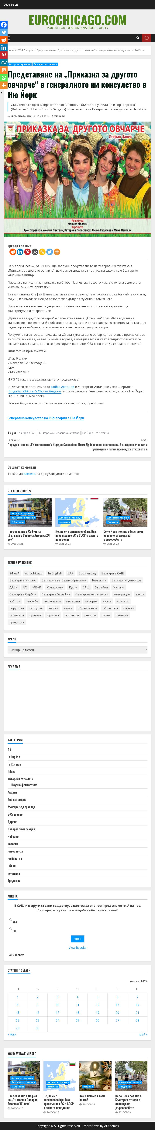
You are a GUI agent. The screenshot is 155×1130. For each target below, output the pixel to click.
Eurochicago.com (78, 19)
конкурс (123, 601)
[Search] (137, 37)
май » (143, 1034)
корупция (16, 608)
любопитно (15, 858)
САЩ (86, 587)
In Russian (14, 764)
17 (57, 1013)
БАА (70, 573)
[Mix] (4, 70)
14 (137, 1005)
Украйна (101, 587)
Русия (73, 587)
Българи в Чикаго (22, 580)
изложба (32, 601)
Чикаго (118, 587)
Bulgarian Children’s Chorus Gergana (35, 391)
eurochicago (34, 573)
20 (117, 1013)
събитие (122, 615)
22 (17, 1020)
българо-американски (91, 594)
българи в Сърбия (22, 594)
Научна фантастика (24, 785)
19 (97, 1013)
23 (37, 1020)
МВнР (36, 587)
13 (117, 1005)
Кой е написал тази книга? (95, 1076)
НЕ (14, 931)
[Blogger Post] (35, 252)
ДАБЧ (13, 587)
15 (17, 1013)
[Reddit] (12, 252)
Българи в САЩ (27, 433)
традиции (16, 622)
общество (110, 608)
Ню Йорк (87, 433)
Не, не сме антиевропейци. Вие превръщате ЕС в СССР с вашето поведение (77, 512)
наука (68, 608)
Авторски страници (19, 64)
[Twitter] (49, 252)
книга (107, 601)
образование (87, 608)
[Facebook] (4, 25)
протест (53, 615)
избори (14, 601)
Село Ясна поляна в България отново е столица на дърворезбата (125, 512)
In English (55, 573)
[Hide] (1, 92)
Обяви (12, 866)
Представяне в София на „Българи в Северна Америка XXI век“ (29, 535)
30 (37, 1028)
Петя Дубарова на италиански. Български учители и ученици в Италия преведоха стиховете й (112, 444)
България (99, 580)
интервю (73, 601)
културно (36, 608)
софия (106, 615)
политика (64, 522)
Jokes (11, 771)
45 (9, 749)
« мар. (12, 1034)
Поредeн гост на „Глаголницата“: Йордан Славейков (42, 442)
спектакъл (102, 433)
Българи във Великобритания (64, 580)
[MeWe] (4, 62)
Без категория (17, 799)
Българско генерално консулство (59, 433)
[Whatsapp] (4, 77)
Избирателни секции (21, 829)
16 (37, 1013)
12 (97, 1005)
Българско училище (126, 580)
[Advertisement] (36, 702)
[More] (57, 252)
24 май (14, 573)
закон (140, 594)
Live (146, 38)
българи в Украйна (56, 594)
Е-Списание (18, 522)
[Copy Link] (42, 252)
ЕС (25, 587)
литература (15, 851)
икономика (52, 601)
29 (17, 1028)
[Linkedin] (20, 252)
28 (137, 1020)
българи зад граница (45, 64)
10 (57, 1005)
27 (117, 1020)
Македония (55, 587)
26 (97, 1020)
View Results (77, 948)
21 (137, 1013)
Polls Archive (16, 955)
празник (35, 615)
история (91, 601)
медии (53, 608)
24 (57, 1020)
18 (77, 1013)
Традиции (113, 522)
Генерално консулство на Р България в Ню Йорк (46, 418)
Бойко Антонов (62, 387)
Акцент (12, 792)
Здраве (12, 821)
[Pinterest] (27, 252)
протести (72, 615)
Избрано (13, 836)
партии (128, 608)
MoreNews (91, 1126)
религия (90, 615)
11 (77, 1005)
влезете (29, 474)
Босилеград (87, 573)
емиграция (122, 594)
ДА (15, 922)
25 (77, 1020)
